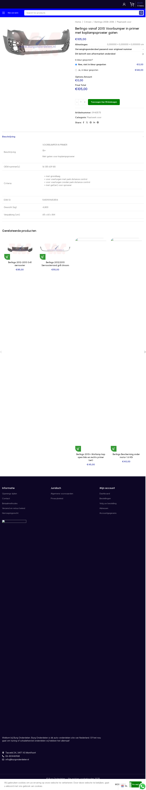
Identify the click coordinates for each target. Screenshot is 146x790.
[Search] (141, 13)
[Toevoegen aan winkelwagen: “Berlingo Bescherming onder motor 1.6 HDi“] (113, 449)
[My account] (124, 4)
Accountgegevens (108, 513)
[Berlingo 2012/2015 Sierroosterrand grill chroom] (55, 249)
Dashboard (105, 493)
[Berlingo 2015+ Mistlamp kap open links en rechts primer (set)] (90, 345)
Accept (135, 784)
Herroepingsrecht (10, 513)
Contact (6, 498)
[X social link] (87, 123)
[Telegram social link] (98, 123)
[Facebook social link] (83, 123)
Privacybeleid (57, 498)
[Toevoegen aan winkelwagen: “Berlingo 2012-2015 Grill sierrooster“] (7, 257)
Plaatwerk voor (124, 22)
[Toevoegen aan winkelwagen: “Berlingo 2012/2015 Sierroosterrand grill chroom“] (42, 257)
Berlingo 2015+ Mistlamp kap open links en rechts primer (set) (90, 457)
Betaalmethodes (10, 503)
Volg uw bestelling (108, 503)
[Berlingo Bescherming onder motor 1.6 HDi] (126, 345)
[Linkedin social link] (94, 123)
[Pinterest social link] (91, 123)
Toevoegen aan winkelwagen (104, 102)
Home (78, 22)
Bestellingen (105, 498)
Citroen (88, 22)
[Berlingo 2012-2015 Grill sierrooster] (19, 249)
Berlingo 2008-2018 (104, 22)
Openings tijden (9, 493)
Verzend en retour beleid (13, 508)
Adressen (104, 508)
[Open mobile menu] (3, 13)
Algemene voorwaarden (62, 493)
